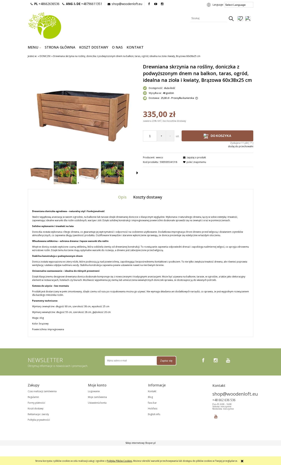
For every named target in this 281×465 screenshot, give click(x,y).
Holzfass (152, 408)
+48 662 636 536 (224, 400)
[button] (137, 172)
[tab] (122, 197)
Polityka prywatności (39, 419)
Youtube (215, 415)
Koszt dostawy (35, 408)
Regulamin (33, 397)
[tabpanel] (140, 270)
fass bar (152, 402)
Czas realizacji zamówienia (42, 391)
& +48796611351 (84, 4)
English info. (154, 414)
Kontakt (152, 391)
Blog (150, 397)
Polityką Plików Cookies (119, 461)
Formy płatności (36, 402)
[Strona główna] (45, 25)
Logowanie (94, 391)
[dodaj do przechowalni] (240, 19)
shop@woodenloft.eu (127, 4)
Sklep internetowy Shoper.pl (140, 443)
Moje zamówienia (97, 397)
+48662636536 (46, 4)
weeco (159, 157)
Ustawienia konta (97, 402)
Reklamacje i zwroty (38, 414)
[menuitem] (34, 47)
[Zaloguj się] (248, 19)
